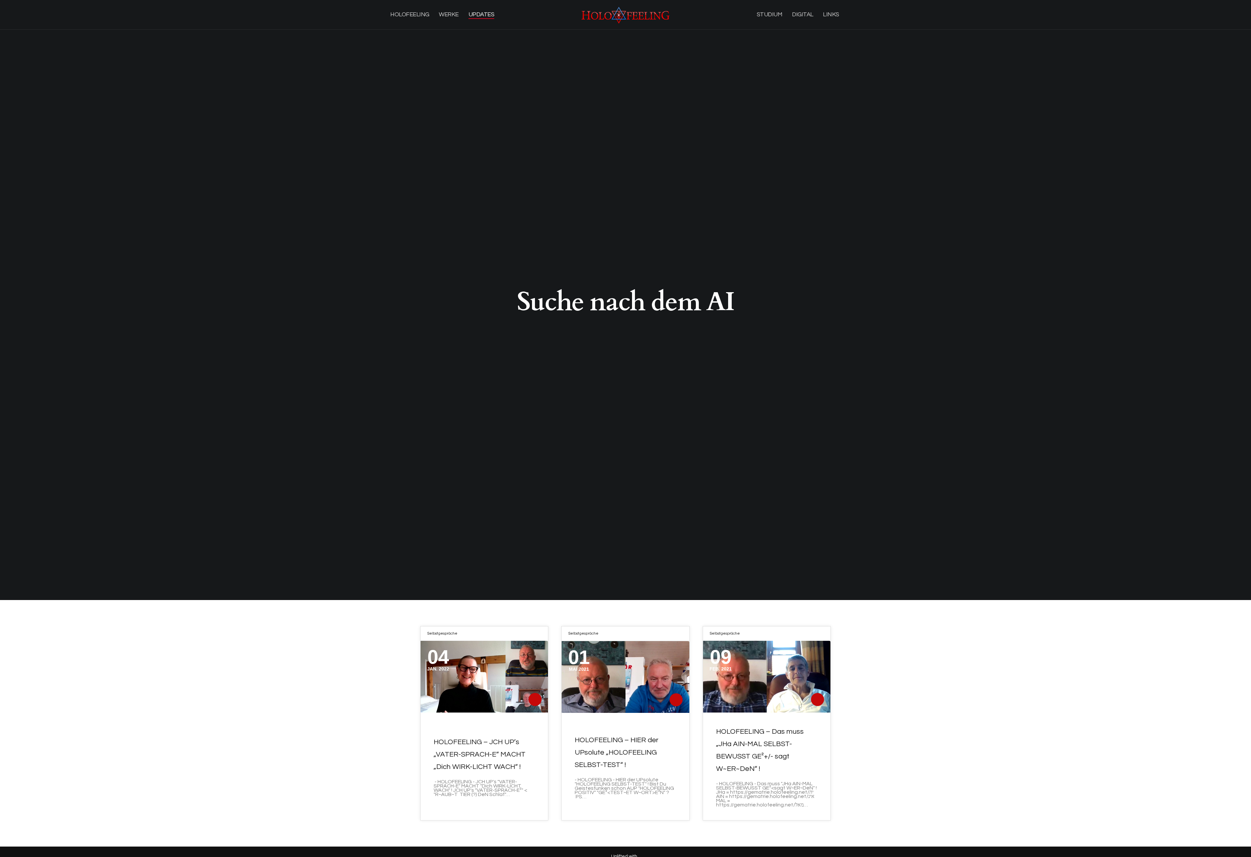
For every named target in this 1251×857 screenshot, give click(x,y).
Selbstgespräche (442, 633)
